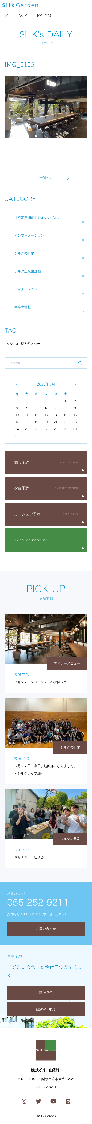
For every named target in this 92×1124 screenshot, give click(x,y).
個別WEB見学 (46, 1009)
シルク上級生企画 (27, 271)
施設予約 (21, 462)
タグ (10, 344)
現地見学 (46, 993)
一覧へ (45, 178)
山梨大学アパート (30, 344)
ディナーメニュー (27, 289)
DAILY (23, 15)
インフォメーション (29, 235)
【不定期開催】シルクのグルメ (37, 217)
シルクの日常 (24, 253)
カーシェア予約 (27, 514)
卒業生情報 (22, 307)
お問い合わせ (46, 929)
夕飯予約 (21, 488)
